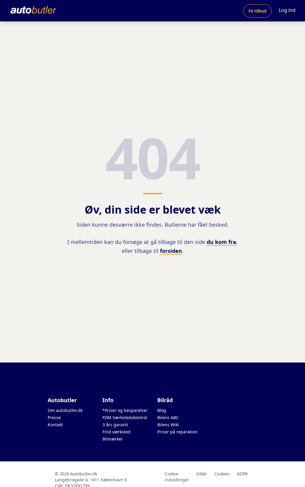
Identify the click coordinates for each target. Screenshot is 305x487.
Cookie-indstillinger (177, 477)
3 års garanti (115, 424)
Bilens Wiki (168, 424)
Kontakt (55, 424)
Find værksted (116, 432)
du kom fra (221, 241)
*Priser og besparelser (125, 410)
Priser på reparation (177, 432)
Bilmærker (112, 439)
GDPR (242, 474)
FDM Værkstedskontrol (124, 417)
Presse (54, 417)
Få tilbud (257, 11)
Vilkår (201, 474)
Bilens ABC (168, 417)
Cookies (222, 474)
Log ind (287, 10)
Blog (161, 410)
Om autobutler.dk (65, 410)
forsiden (171, 250)
